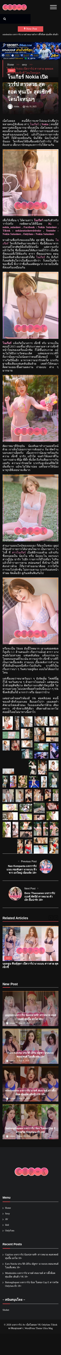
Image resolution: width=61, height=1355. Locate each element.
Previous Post (29, 861)
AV (6, 1219)
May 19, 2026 (24, 1098)
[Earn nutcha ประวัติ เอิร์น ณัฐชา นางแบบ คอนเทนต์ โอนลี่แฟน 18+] (30, 1046)
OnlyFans (9, 1230)
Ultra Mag (48, 1328)
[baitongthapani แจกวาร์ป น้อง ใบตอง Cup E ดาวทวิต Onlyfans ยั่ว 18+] (30, 1121)
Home (8, 1208)
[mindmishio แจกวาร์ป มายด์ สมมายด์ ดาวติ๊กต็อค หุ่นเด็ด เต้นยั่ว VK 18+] (30, 1084)
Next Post (29, 888)
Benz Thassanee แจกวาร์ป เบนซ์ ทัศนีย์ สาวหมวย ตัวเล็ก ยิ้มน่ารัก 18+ (39, 896)
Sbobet (6, 1310)
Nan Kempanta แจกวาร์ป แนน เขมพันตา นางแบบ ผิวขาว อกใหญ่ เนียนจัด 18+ (22, 869)
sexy (11, 71)
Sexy (7, 1213)
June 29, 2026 (24, 1023)
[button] (8, 723)
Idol (7, 1225)
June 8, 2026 (24, 1061)
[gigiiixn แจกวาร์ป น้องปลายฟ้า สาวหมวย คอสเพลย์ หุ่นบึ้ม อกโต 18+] (30, 1008)
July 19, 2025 (30, 106)
